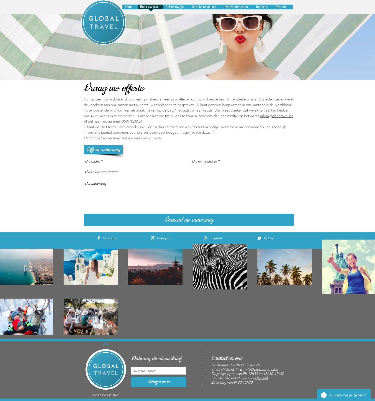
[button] (103, 149)
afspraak (138, 110)
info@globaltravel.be (276, 116)
